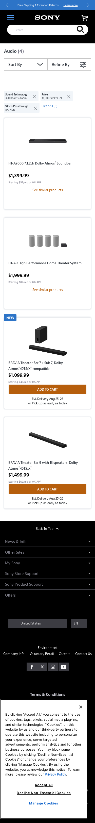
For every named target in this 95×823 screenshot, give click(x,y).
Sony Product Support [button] (24, 584)
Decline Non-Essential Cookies (44, 793)
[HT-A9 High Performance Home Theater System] (47, 241)
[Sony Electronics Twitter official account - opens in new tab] (42, 667)
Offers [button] (10, 594)
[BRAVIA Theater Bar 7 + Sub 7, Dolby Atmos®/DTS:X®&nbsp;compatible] (47, 341)
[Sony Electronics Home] (47, 17)
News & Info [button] (16, 541)
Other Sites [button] (14, 552)
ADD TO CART (47, 389)
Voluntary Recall (42, 653)
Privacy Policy (55, 774)
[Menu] (10, 17)
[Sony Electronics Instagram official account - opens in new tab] (53, 667)
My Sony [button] (12, 562)
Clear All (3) (49, 106)
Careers (64, 653)
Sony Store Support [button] (22, 573)
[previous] (7, 5)
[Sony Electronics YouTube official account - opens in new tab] (64, 667)
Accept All (44, 785)
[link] (85, 17)
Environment (48, 647)
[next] (87, 5)
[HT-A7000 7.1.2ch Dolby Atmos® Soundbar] (47, 141)
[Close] (80, 707)
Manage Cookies (43, 803)
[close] (32, 96)
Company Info (14, 653)
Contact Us (83, 653)
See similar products (47, 190)
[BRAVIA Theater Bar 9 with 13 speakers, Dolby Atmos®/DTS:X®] (47, 440)
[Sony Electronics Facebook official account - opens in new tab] (32, 667)
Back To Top (45, 528)
